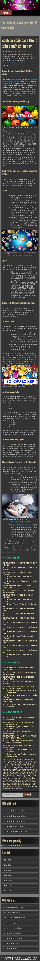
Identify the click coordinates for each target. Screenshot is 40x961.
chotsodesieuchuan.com (20, 4)
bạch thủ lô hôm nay (27, 766)
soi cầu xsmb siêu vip (10, 943)
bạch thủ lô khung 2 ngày (23, 770)
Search (27, 794)
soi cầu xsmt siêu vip (10, 948)
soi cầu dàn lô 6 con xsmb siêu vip (14, 811)
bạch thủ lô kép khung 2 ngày (20, 769)
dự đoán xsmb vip (9, 923)
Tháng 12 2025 (8, 891)
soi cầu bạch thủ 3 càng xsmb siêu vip (15, 821)
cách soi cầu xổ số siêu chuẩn (13, 907)
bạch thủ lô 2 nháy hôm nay (17, 764)
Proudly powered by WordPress (11, 957)
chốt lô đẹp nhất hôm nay (11, 912)
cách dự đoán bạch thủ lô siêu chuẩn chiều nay (19, 43)
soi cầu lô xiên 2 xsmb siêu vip (13, 826)
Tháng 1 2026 (7, 886)
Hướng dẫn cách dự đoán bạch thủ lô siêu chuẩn (19, 782)
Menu (6, 12)
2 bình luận (9, 788)
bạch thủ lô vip (28, 777)
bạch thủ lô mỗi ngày (17, 777)
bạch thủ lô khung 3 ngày (22, 772)
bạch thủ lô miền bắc (18, 775)
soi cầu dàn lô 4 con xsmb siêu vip (14, 816)
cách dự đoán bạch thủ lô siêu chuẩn (20, 777)
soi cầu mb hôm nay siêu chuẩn (20, 759)
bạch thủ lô (8, 763)
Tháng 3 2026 (7, 875)
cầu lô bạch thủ (15, 780)
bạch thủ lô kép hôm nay (16, 767)
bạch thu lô (15, 763)
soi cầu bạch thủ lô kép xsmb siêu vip (15, 831)
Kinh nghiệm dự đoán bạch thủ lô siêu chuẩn (19, 784)
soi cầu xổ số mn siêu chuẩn (12, 933)
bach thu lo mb (7, 775)
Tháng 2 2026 (7, 880)
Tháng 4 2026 (7, 870)
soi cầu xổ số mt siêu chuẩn (12, 938)
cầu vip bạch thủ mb (27, 780)
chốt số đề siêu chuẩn (28, 959)
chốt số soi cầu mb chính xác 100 (14, 918)
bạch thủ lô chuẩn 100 (13, 766)
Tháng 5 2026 (7, 865)
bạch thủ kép (12, 761)
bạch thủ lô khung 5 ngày (27, 774)
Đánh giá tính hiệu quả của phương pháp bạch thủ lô (20, 780)
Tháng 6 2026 (7, 860)
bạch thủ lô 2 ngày (24, 763)
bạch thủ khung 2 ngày (23, 761)
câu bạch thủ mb (28, 778)
